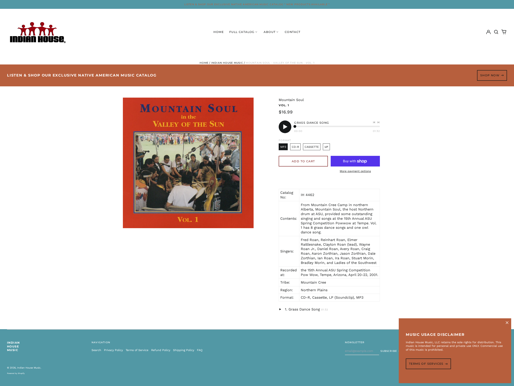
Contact (293, 32)
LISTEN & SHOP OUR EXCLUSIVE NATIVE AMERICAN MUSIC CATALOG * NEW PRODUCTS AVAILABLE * (257, 4)
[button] (496, 32)
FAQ (199, 350)
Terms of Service (137, 350)
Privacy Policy (113, 350)
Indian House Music (227, 62)
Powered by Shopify (16, 373)
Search (96, 350)
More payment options (355, 171)
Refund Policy (160, 350)
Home (218, 32)
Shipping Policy (183, 350)
